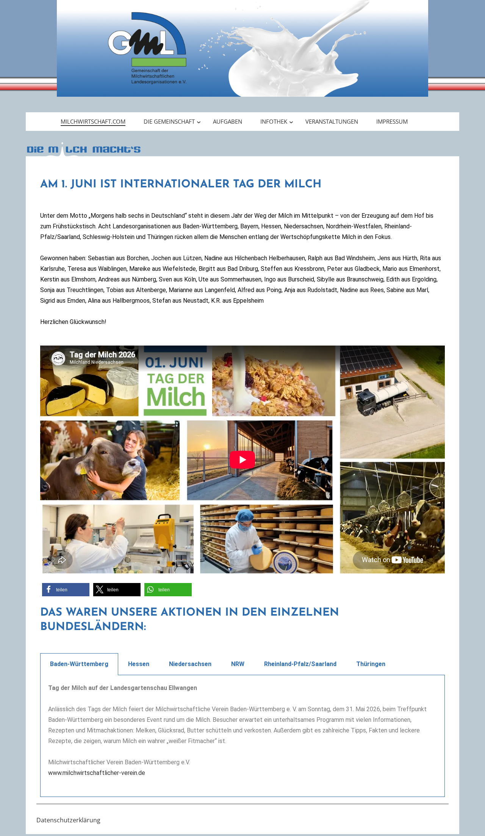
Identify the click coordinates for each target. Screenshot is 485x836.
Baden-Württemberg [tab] (79, 664)
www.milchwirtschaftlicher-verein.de (96, 772)
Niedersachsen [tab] (190, 664)
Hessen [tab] (138, 664)
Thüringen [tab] (370, 664)
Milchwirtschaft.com (93, 121)
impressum (392, 121)
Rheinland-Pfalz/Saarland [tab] (300, 664)
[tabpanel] (242, 736)
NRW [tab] (237, 664)
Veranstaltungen (331, 121)
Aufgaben (227, 121)
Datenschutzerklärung (68, 820)
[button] (65, 589)
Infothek (273, 121)
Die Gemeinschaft (169, 121)
